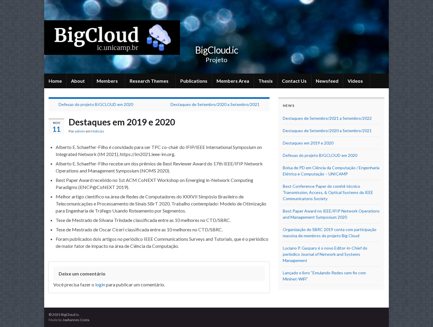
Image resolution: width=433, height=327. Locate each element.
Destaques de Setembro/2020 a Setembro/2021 (215, 104)
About (78, 81)
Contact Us (294, 81)
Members (108, 81)
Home (55, 81)
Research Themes (149, 81)
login (100, 284)
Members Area (232, 81)
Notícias (97, 131)
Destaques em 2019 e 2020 (308, 142)
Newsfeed (327, 81)
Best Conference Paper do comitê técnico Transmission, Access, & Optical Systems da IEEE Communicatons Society (328, 192)
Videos (356, 81)
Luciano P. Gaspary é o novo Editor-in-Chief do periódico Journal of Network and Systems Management (325, 254)
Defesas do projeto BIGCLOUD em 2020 (96, 104)
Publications (193, 81)
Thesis (265, 81)
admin (80, 131)
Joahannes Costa (75, 320)
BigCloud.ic (216, 50)
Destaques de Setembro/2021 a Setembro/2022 (327, 118)
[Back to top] (419, 313)
